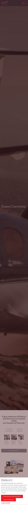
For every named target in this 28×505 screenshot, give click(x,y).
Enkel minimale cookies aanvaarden (12, 496)
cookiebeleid (11, 491)
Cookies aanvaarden (8, 499)
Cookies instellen (5, 503)
